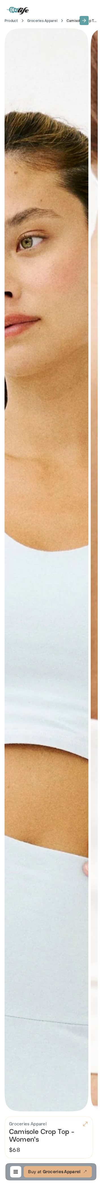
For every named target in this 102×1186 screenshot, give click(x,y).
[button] (84, 20)
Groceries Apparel (42, 21)
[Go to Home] (18, 10)
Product (11, 21)
